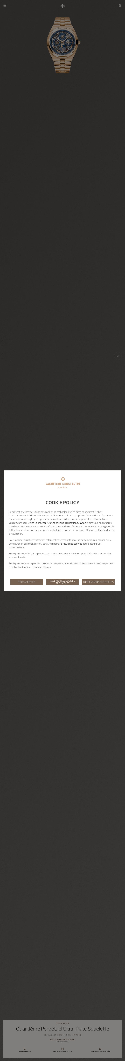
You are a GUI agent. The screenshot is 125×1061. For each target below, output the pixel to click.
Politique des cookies (71, 543)
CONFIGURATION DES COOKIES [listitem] (98, 581)
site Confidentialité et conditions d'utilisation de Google (59, 522)
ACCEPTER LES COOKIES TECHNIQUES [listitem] (62, 582)
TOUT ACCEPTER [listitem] (26, 581)
